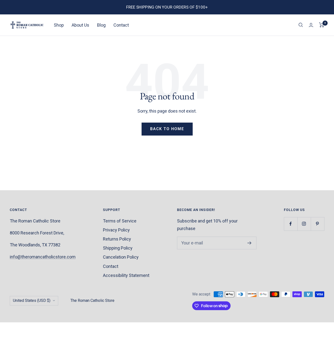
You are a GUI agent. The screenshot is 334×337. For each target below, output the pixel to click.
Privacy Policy (116, 229)
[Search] (301, 25)
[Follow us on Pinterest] (317, 224)
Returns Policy (117, 239)
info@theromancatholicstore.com (43, 256)
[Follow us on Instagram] (304, 224)
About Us (80, 25)
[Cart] (321, 24)
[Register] (249, 243)
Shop (59, 25)
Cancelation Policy (121, 257)
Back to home (167, 128)
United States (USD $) (31, 300)
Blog (101, 25)
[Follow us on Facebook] (290, 224)
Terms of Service (119, 220)
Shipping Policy (118, 248)
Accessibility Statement (126, 275)
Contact (121, 25)
